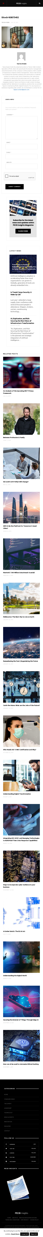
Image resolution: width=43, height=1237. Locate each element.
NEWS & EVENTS (9, 1117)
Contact (7, 1130)
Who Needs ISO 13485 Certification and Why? (19, 750)
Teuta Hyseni (5, 22)
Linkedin (22, 1153)
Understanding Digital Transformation (17, 794)
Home (6, 1094)
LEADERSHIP (7, 1108)
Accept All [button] (25, 1234)
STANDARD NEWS (9, 1099)
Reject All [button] (34, 1234)
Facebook (22, 1144)
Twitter (22, 1148)
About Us (15, 1217)
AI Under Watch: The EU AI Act (14, 931)
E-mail (8, 152)
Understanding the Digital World (15, 975)
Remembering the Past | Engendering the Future (20, 661)
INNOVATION (8, 1121)
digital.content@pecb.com (21, 89)
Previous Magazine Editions (28, 1217)
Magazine (7, 1126)
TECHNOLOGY (8, 1112)
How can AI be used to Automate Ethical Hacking (21, 1064)
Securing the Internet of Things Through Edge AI (20, 1020)
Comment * (9, 114)
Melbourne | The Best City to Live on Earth (18, 617)
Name (8, 142)
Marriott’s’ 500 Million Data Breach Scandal (19, 572)
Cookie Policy (34, 1219)
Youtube (22, 1157)
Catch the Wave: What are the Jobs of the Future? (21, 705)
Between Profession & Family (14, 437)
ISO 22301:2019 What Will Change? (15, 482)
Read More (15, 1234)
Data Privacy (24, 1219)
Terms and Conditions (12, 1219)
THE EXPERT (8, 1103)
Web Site (8, 162)
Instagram (22, 1161)
